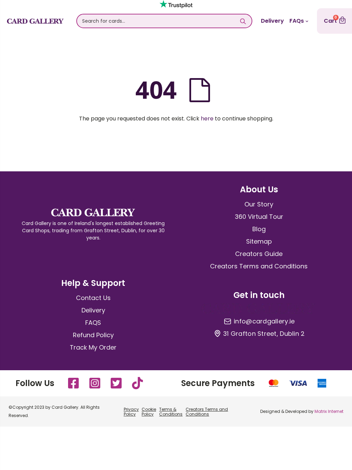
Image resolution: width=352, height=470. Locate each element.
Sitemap (259, 241)
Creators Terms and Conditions (259, 266)
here (207, 118)
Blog (259, 229)
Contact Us (93, 297)
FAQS (93, 322)
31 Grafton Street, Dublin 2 (264, 334)
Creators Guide (259, 253)
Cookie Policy (149, 411)
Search (243, 21)
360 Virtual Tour (259, 216)
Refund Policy (93, 335)
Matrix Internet (329, 411)
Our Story (258, 204)
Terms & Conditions (171, 411)
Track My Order (93, 347)
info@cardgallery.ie (264, 321)
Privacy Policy (131, 411)
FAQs (296, 21)
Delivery (272, 21)
